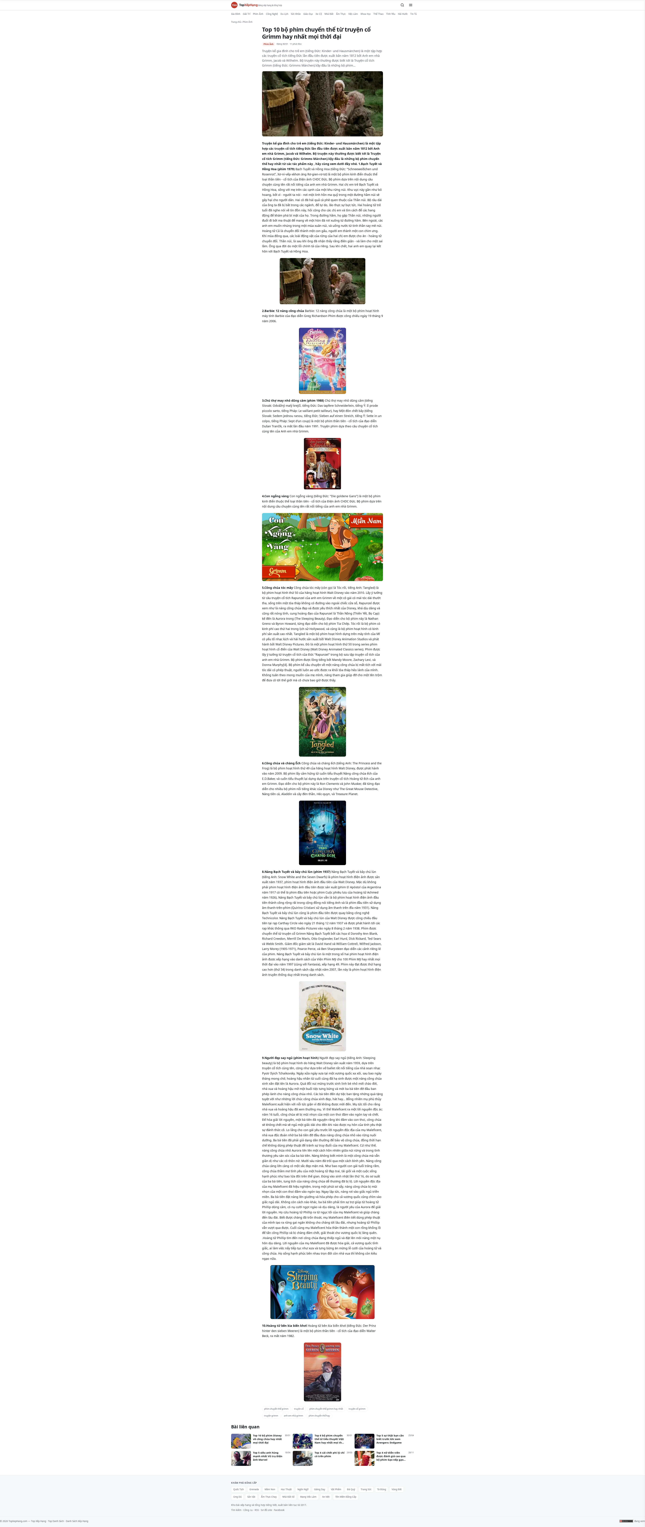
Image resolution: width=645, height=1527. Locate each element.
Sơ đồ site (266, 1510)
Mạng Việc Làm (308, 1496)
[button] (402, 5)
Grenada (254, 1489)
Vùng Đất (397, 1489)
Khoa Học (366, 13)
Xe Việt (326, 1496)
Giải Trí (246, 13)
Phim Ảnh (258, 13)
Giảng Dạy (319, 1489)
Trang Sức (366, 1489)
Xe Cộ (319, 13)
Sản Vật (251, 1496)
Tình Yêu (390, 13)
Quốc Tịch (238, 1489)
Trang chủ (236, 21)
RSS (257, 1510)
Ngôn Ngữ (302, 1489)
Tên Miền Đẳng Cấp (345, 1496)
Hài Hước (403, 13)
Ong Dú (237, 1496)
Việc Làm (353, 13)
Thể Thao (378, 13)
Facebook (279, 1510)
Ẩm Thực (341, 13)
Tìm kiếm (236, 1510)
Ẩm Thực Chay (269, 1496)
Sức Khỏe (296, 13)
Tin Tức (414, 13)
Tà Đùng (381, 1489)
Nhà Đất (329, 13)
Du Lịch (284, 13)
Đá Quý (351, 1489)
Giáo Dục (308, 13)
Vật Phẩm (336, 1489)
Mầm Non (270, 1489)
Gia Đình (235, 13)
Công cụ (248, 1510)
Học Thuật (286, 1489)
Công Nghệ (272, 13)
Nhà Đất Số (288, 1496)
